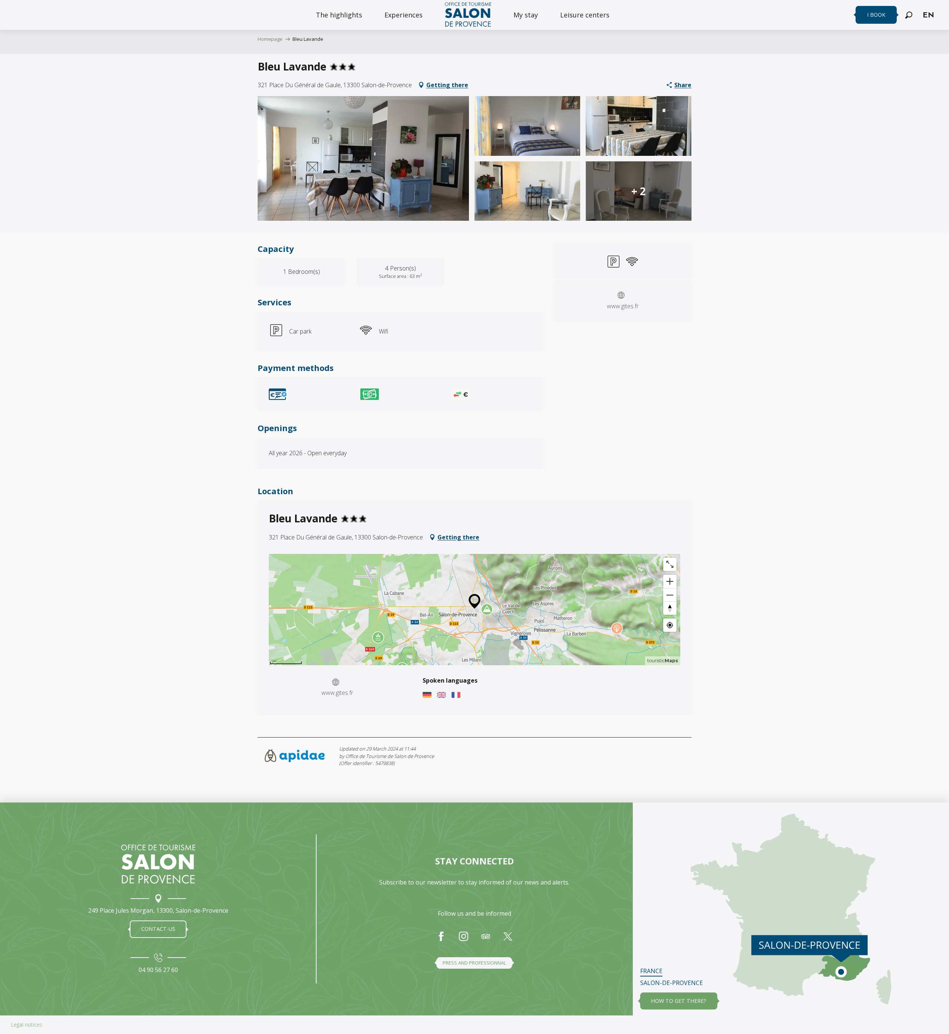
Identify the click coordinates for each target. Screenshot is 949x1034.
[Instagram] (463, 940)
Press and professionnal (474, 962)
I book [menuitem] (876, 14)
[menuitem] (339, 15)
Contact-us (158, 928)
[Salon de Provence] (158, 864)
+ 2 (638, 191)
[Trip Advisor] (485, 940)
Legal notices (26, 1024)
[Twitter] (508, 940)
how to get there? (678, 1000)
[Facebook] (441, 940)
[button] (908, 15)
